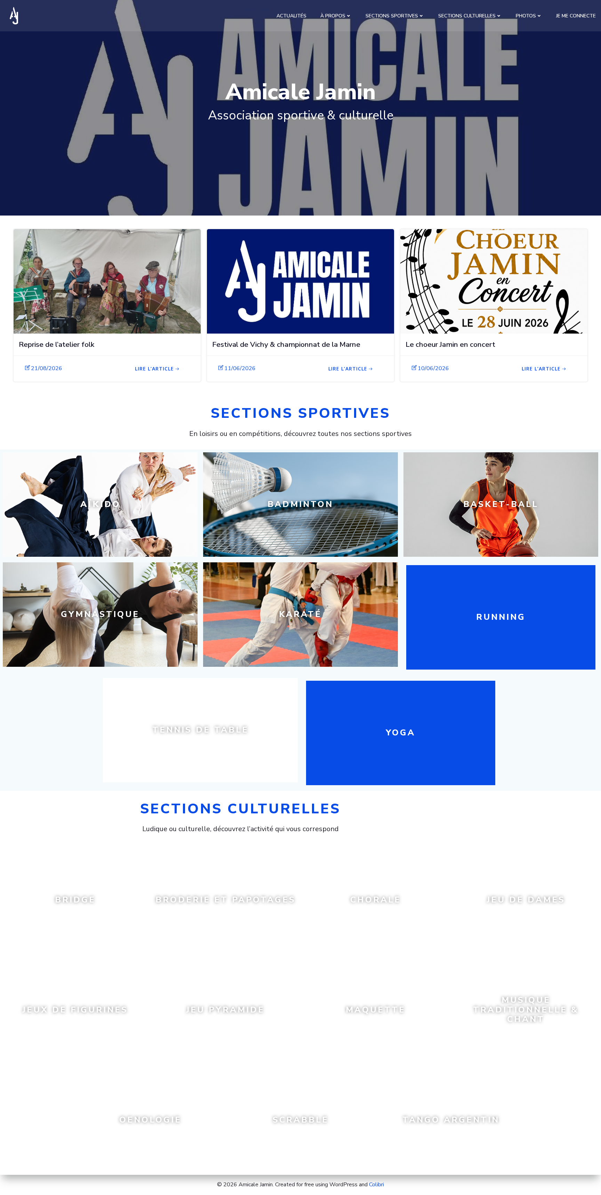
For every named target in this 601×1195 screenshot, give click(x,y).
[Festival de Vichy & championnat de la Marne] (300, 281)
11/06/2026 (240, 368)
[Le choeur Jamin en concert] (493, 281)
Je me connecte (576, 16)
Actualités (291, 16)
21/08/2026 (46, 368)
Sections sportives (392, 16)
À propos (332, 16)
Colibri (376, 1184)
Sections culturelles (467, 16)
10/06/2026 (433, 368)
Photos (526, 16)
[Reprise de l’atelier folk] (107, 281)
